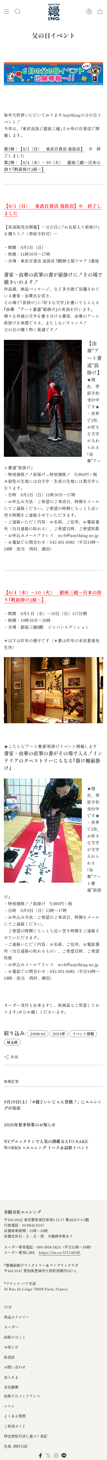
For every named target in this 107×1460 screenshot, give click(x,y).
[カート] (100, 11)
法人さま (11, 1377)
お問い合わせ (15, 1367)
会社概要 (11, 1387)
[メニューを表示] (6, 11)
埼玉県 (12, 1042)
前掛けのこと (15, 1337)
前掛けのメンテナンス (22, 1396)
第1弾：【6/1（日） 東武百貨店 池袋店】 (44, 149)
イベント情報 (83, 1033)
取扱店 (9, 1357)
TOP (8, 1306)
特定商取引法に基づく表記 (26, 1436)
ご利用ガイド (15, 1426)
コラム (9, 1406)
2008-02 (37, 1033)
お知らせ (11, 1347)
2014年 (58, 1033)
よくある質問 (15, 1416)
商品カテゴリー (16, 1317)
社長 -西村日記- (16, 1446)
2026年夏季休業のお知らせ (30, 1124)
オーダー (11, 1327)
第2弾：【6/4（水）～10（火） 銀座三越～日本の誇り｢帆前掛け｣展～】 (52, 165)
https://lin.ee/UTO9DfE (60, 1252)
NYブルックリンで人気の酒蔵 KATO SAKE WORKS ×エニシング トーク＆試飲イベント (46, 1144)
